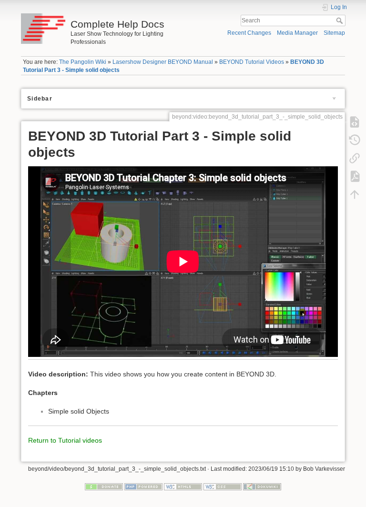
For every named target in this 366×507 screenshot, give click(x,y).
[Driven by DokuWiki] (262, 486)
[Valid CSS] (222, 486)
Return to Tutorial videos (65, 440)
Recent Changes (249, 33)
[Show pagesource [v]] (355, 121)
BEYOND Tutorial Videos (251, 62)
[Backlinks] (355, 158)
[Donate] (104, 486)
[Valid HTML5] (183, 486)
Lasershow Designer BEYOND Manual (162, 62)
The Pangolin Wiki (82, 62)
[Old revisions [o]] (355, 140)
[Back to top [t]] (355, 194)
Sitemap (334, 33)
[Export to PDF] (355, 176)
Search (340, 20)
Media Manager (297, 33)
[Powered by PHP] (143, 486)
